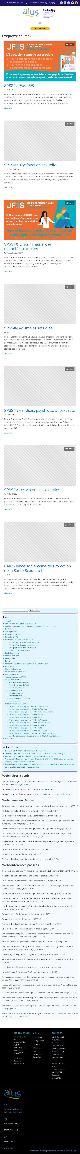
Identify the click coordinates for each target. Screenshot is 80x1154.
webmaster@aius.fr (13, 1112)
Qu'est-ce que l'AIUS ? (13, 680)
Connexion (37, 1057)
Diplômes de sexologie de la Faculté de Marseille (28, 720)
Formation (37, 1044)
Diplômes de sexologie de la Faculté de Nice (26, 728)
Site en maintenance (13, 669)
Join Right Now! (21, 784)
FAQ (34, 1051)
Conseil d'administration (18, 682)
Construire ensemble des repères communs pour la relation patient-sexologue (35, 754)
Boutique (8, 629)
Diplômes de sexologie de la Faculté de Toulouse (28, 731)
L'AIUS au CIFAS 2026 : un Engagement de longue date (26, 751)
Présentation (37, 1037)
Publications (10, 666)
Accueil (8, 621)
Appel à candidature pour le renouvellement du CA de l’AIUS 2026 (30, 626)
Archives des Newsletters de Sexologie (24, 642)
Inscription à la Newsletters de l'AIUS (19, 640)
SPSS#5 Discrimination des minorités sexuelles (28, 246)
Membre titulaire (15, 696)
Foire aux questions (12, 634)
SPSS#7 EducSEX (19, 85)
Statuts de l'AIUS (15, 701)
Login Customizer (12, 653)
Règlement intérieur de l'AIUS (20, 699)
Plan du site (9, 739)
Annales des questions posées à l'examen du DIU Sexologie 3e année (35, 736)
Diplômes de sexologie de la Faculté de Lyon (26, 717)
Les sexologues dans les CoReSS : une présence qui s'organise (29, 756)
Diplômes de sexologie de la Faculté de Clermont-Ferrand (31, 712)
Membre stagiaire (16, 693)
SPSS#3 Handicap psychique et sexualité (39, 410)
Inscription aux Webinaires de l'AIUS (22, 648)
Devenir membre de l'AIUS (19, 685)
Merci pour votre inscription (19, 650)
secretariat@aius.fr (16, 3)
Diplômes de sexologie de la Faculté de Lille (26, 715)
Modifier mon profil (12, 656)
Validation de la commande (15, 672)
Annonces (36, 1048)
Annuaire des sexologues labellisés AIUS (20, 624)
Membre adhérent (16, 690)
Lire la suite (8, 108)
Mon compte (10, 658)
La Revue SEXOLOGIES (18, 688)
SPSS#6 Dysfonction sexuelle (30, 165)
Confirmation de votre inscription (21, 645)
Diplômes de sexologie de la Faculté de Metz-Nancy (29, 723)
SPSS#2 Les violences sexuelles (32, 490)
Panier (7, 661)
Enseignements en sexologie (16, 704)
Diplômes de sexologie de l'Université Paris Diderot (28, 707)
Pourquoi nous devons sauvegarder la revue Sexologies (26, 664)
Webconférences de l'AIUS (15, 677)
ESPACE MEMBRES (40, 29)
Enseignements (38, 1041)
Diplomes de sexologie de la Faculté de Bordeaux (28, 709)
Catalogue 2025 (11, 632)
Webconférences (11, 674)
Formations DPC (11, 637)
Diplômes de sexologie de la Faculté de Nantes (27, 725)
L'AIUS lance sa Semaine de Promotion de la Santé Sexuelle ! (37, 568)
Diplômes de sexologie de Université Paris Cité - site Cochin (32, 733)
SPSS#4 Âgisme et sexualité (28, 328)
